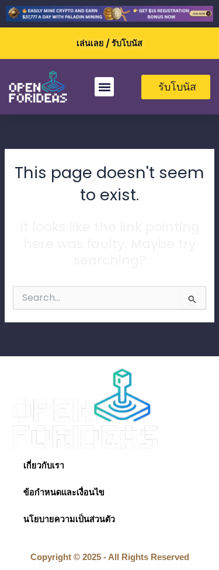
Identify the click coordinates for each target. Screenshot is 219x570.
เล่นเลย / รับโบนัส (109, 43)
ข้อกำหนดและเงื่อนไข (64, 492)
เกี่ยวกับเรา (43, 465)
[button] (104, 86)
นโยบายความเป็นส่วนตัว (69, 519)
